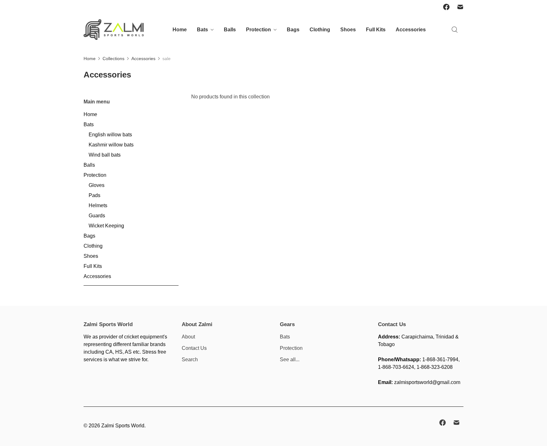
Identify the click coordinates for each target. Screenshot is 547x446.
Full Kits (376, 29)
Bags (293, 29)
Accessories (411, 29)
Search (190, 359)
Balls (230, 29)
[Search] (454, 29)
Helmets (98, 205)
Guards (97, 215)
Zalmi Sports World (122, 425)
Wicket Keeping (106, 225)
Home (180, 29)
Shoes (348, 29)
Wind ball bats (105, 155)
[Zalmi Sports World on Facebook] (446, 7)
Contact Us (194, 348)
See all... (289, 359)
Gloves (96, 185)
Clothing (320, 29)
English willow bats (110, 134)
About (188, 336)
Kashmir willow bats (111, 144)
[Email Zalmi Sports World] (460, 7)
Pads (94, 195)
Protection (258, 29)
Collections (113, 58)
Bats (202, 29)
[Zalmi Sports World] (114, 29)
